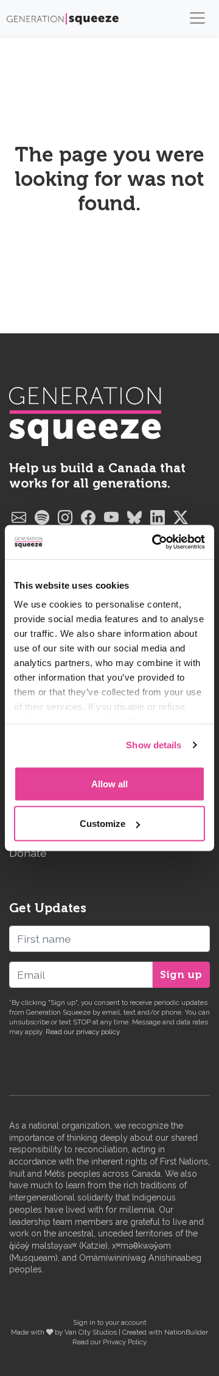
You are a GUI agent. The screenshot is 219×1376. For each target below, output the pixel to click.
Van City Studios (90, 1332)
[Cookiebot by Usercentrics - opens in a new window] (154, 542)
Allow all (109, 783)
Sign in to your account (110, 1322)
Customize (102, 823)
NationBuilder (186, 1332)
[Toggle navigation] (197, 18)
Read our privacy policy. (83, 1031)
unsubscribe (29, 1022)
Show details (153, 745)
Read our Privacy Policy (109, 1342)
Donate (28, 852)
